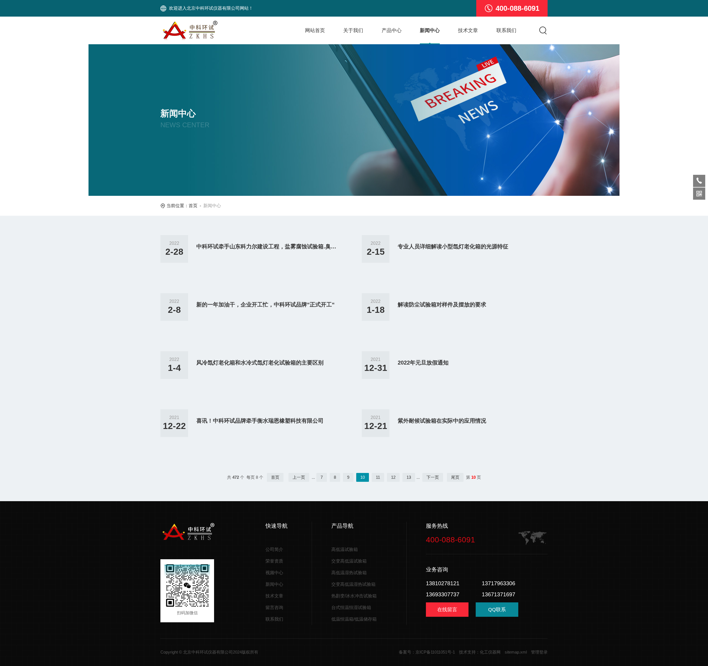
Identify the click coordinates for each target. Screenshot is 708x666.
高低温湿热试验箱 (349, 572)
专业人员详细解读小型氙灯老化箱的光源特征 (453, 246)
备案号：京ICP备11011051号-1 (427, 652)
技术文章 (468, 30)
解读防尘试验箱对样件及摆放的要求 (442, 304)
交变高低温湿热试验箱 (353, 584)
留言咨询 (274, 607)
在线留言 (447, 609)
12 (393, 477)
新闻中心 (430, 30)
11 (378, 477)
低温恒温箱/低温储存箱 (354, 619)
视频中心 (274, 572)
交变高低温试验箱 (349, 561)
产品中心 (392, 30)
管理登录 (539, 652)
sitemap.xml (516, 652)
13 (409, 477)
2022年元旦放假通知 (423, 363)
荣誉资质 (274, 561)
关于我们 (353, 30)
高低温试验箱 (344, 549)
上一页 (299, 477)
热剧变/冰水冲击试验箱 (354, 596)
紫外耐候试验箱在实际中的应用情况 (442, 421)
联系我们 (506, 30)
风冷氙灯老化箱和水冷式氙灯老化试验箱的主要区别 (260, 363)
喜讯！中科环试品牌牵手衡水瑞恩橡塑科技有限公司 (260, 421)
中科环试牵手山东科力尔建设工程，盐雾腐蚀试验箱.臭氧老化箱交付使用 (267, 246)
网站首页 (315, 30)
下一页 (432, 477)
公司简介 (274, 549)
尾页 (455, 477)
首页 (193, 205)
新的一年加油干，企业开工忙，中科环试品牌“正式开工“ (265, 304)
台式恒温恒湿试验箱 (351, 607)
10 (362, 477)
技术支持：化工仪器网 (480, 652)
